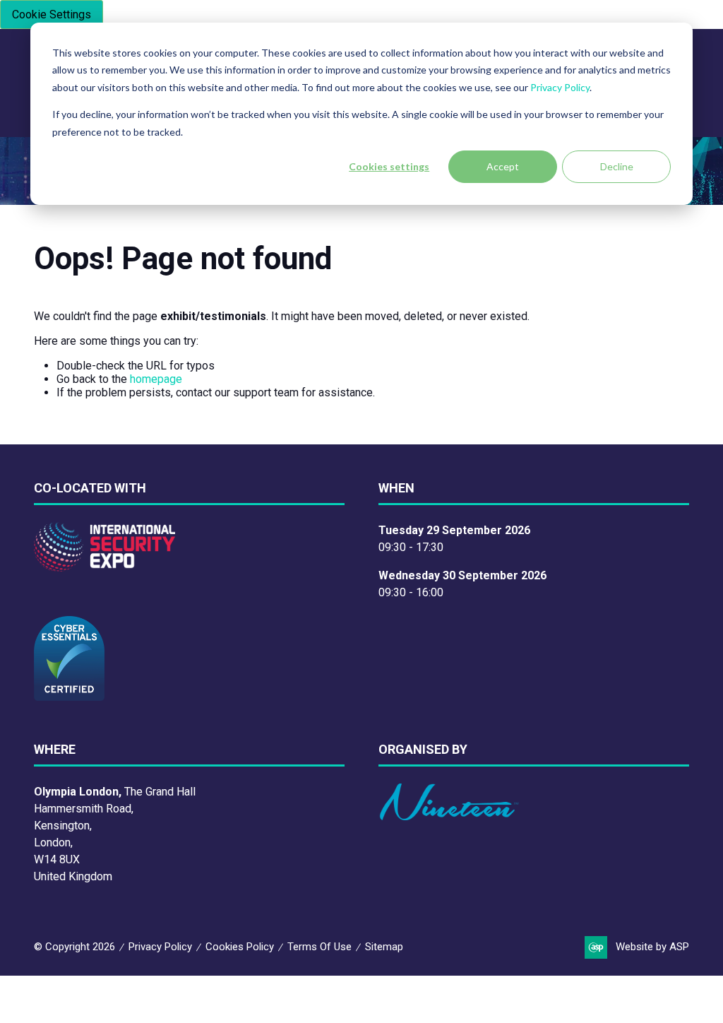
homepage (156, 379)
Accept (502, 166)
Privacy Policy (560, 87)
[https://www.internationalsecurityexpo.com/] (104, 567)
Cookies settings (389, 166)
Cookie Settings (51, 14)
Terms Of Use (319, 946)
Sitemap (384, 946)
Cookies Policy (239, 946)
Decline (616, 166)
